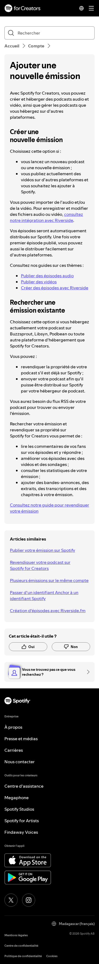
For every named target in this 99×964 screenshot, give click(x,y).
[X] (11, 900)
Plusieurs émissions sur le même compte (49, 580)
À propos (13, 727)
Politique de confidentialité (23, 956)
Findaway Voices (21, 832)
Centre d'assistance (23, 786)
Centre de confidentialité (21, 946)
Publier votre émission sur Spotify (42, 550)
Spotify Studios (19, 809)
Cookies (51, 956)
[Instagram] (28, 900)
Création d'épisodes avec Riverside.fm (48, 610)
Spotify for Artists (21, 821)
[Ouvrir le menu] (91, 8)
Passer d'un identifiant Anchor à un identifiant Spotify (44, 595)
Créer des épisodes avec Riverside (54, 288)
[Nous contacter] (86, 672)
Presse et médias (21, 739)
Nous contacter (19, 762)
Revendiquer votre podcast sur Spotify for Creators (40, 565)
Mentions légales (16, 935)
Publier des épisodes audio (47, 276)
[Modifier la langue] (81, 8)
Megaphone (16, 798)
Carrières (13, 750)
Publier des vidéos (39, 282)
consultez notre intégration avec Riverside (46, 217)
